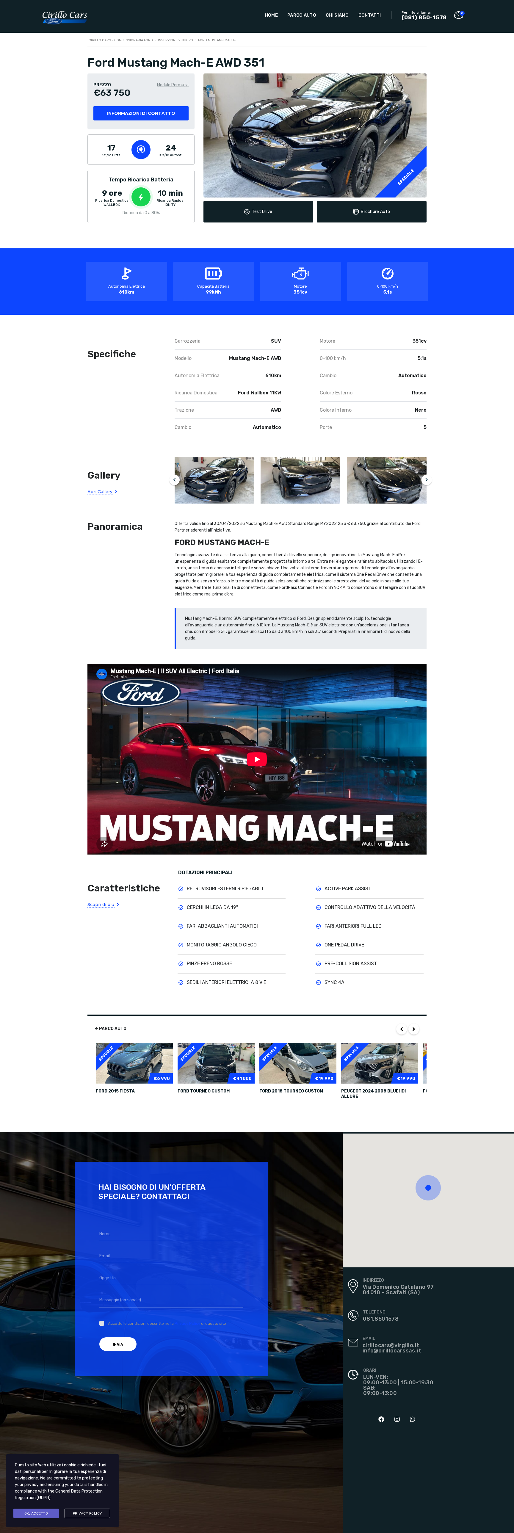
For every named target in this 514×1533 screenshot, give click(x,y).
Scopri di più (101, 904)
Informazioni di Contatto (141, 113)
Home (271, 15)
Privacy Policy (187, 1323)
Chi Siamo (337, 15)
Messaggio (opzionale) (120, 1299)
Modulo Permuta (173, 84)
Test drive (262, 211)
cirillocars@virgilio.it (391, 1345)
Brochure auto (375, 211)
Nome (105, 1233)
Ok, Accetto (36, 1513)
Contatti (369, 15)
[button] (428, 1187)
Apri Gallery (100, 491)
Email (104, 1255)
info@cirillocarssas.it (392, 1350)
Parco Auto (301, 15)
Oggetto (107, 1277)
